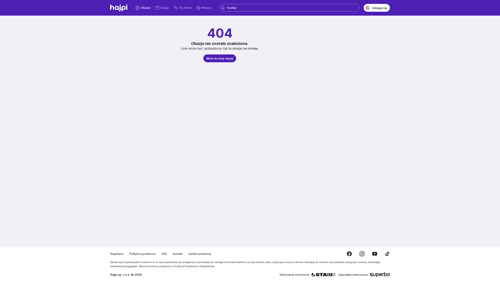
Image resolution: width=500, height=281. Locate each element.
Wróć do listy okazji (219, 58)
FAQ (164, 253)
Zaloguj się (379, 8)
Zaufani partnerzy (199, 253)
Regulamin (116, 253)
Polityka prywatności (142, 253)
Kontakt (177, 253)
